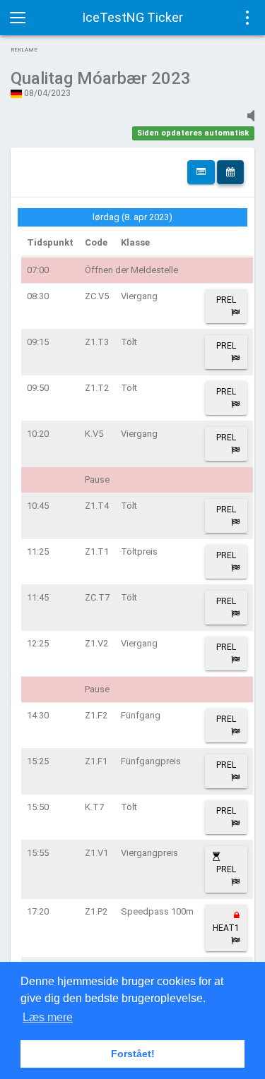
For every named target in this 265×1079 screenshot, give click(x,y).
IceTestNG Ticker (132, 17)
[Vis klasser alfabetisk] (201, 172)
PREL (226, 300)
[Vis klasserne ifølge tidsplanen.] (230, 172)
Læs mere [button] (48, 1017)
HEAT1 (226, 928)
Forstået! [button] (133, 1053)
